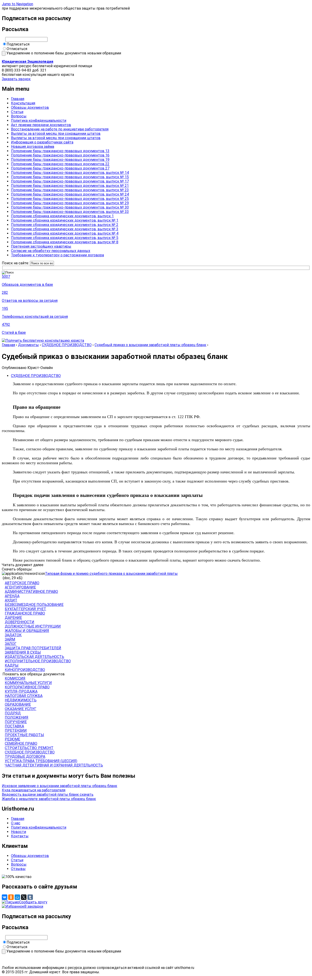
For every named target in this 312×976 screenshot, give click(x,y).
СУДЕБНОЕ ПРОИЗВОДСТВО (67, 345)
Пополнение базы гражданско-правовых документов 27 (60, 168)
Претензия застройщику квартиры (41, 246)
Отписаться (17, 49)
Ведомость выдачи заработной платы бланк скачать (47, 794)
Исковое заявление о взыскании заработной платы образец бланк (59, 786)
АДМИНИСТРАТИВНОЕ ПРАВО (31, 591)
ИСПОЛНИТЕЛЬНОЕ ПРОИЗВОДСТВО (38, 661)
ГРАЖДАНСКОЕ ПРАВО (25, 613)
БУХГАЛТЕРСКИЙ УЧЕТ (25, 609)
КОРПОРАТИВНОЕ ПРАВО (27, 687)
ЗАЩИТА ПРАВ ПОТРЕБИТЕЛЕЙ (33, 648)
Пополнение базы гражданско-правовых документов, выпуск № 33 (70, 212)
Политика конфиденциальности (38, 120)
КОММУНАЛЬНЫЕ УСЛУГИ (28, 683)
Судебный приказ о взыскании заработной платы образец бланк (150, 345)
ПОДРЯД (13, 713)
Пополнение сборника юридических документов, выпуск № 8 (64, 242)
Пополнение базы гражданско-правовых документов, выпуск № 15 (70, 177)
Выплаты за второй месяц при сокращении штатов (55, 133)
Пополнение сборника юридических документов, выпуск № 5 (64, 238)
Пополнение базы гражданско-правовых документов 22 (60, 164)
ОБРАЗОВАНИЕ (18, 704)
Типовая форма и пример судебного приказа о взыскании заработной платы (111, 573)
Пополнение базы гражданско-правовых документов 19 (60, 159)
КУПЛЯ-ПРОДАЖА (21, 691)
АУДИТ (11, 600)
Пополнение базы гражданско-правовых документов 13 (60, 151)
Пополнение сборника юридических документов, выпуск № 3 (64, 229)
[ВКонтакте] (4, 897)
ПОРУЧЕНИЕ (16, 722)
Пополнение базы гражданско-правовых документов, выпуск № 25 (70, 198)
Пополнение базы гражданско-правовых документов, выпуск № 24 (70, 194)
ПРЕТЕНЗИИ (16, 730)
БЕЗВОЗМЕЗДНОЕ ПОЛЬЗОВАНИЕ (34, 604)
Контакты (20, 836)
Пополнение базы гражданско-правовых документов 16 (60, 155)
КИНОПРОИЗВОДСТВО (25, 670)
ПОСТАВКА (14, 726)
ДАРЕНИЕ (13, 617)
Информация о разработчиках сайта (42, 142)
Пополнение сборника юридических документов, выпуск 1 (62, 216)
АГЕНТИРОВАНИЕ (20, 587)
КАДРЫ (12, 665)
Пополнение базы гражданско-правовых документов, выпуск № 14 (70, 172)
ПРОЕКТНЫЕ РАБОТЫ (24, 735)
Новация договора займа (32, 146)
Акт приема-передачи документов (41, 125)
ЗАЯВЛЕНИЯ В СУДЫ (23, 652)
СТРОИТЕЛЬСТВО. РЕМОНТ (29, 748)
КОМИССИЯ (15, 678)
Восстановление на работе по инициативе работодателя (59, 129)
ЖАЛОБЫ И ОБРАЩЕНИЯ (27, 631)
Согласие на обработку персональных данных (50, 251)
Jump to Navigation (17, 4)
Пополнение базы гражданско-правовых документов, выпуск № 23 (70, 190)
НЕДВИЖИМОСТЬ (21, 700)
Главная (17, 99)
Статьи (17, 112)
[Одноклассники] (11, 897)
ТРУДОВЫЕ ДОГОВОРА (25, 756)
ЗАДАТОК (13, 635)
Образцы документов (30, 107)
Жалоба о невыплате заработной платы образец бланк (49, 799)
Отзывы (18, 869)
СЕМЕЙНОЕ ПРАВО (21, 743)
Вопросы (18, 116)
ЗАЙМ (10, 639)
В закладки (33, 906)
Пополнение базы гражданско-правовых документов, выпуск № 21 (70, 185)
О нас (15, 823)
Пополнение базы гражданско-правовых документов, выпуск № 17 (70, 181)
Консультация (23, 103)
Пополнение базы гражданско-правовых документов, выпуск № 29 (70, 203)
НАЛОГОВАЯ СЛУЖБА (23, 696)
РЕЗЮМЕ (12, 739)
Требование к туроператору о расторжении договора (57, 255)
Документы (28, 345)
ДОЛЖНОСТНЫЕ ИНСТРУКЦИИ (33, 626)
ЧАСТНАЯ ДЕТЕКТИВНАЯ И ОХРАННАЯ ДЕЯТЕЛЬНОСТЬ (54, 765)
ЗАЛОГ (10, 644)
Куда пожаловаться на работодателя (33, 790)
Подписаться (18, 44)
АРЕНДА (12, 596)
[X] (23, 897)
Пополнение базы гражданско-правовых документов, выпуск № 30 (70, 207)
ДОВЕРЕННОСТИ (19, 622)
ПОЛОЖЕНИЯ (16, 717)
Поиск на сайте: (16, 263)
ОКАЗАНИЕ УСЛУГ (20, 709)
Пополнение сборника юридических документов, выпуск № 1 (64, 220)
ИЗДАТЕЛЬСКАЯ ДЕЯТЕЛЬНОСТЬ (34, 657)
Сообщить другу (33, 902)
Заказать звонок (16, 79)
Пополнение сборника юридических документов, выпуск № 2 (64, 225)
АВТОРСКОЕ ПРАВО (22, 583)
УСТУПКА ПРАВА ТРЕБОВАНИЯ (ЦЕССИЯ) (41, 761)
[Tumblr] (30, 897)
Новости (18, 832)
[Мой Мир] (17, 897)
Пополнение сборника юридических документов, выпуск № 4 (64, 233)
